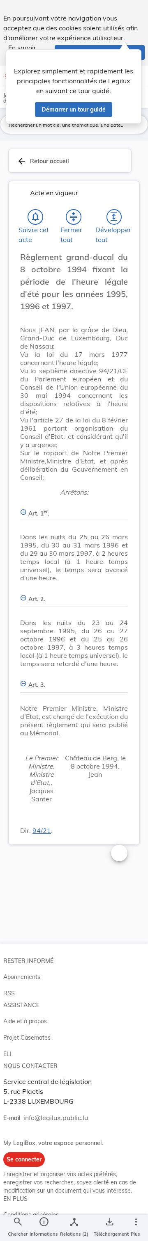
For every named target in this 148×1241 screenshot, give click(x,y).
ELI (7, 1054)
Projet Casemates (27, 1037)
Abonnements (21, 977)
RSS (9, 993)
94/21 (41, 830)
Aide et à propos (25, 1021)
